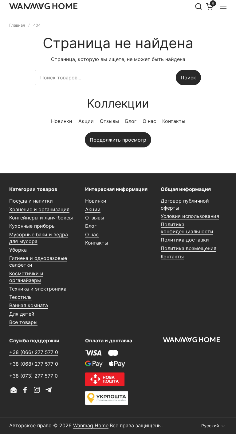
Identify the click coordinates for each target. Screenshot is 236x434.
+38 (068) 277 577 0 (33, 364)
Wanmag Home (90, 425)
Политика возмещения (188, 248)
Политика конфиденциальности (187, 227)
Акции (86, 121)
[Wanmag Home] (43, 6)
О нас (149, 121)
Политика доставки (185, 240)
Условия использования (190, 216)
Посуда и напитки (31, 201)
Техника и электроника (37, 289)
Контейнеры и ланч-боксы (41, 218)
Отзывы (109, 121)
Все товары (23, 322)
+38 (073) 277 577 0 (33, 376)
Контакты (173, 121)
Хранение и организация (39, 209)
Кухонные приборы (32, 226)
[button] (198, 6)
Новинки (61, 121)
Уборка (18, 250)
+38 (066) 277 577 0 (33, 352)
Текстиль (20, 297)
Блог (130, 121)
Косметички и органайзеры (26, 276)
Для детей (21, 314)
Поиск (188, 77)
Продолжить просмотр (118, 140)
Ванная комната (28, 305)
